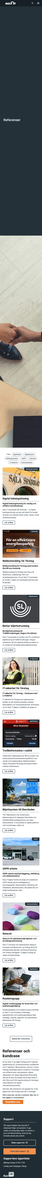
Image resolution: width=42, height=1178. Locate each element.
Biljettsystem (29, 454)
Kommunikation (26, 462)
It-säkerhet (13, 462)
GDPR (24, 458)
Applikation (17, 454)
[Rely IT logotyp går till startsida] (10, 4)
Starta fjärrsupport (19, 1151)
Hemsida (33, 458)
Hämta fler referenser (21, 1039)
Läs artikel (9, 523)
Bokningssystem (12, 458)
